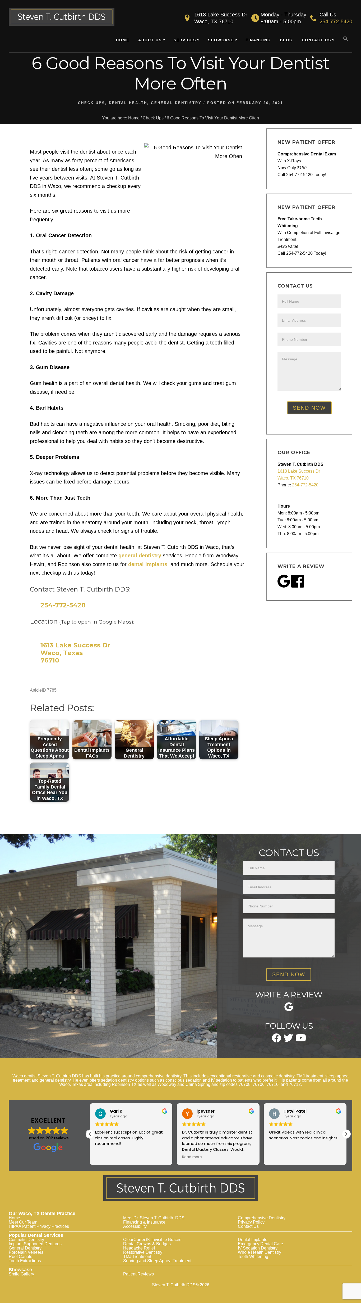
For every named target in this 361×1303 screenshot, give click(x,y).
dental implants (147, 564)
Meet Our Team (23, 1222)
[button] (345, 39)
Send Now (309, 408)
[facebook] (276, 1041)
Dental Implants (252, 1239)
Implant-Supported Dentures (35, 1244)
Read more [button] (105, 1157)
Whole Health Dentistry (259, 1252)
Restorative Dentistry (142, 1252)
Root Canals (20, 1256)
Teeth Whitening (253, 1256)
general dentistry (139, 555)
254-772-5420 (336, 21)
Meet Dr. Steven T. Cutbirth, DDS (153, 1218)
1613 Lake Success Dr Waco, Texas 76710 (75, 652)
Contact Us (248, 1226)
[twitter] (288, 1040)
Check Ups (91, 103)
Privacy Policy (251, 1222)
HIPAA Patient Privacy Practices (39, 1226)
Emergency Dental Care (260, 1244)
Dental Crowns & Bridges (147, 1244)
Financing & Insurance (144, 1222)
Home (14, 1218)
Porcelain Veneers (26, 1252)
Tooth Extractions (25, 1261)
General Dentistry (176, 103)
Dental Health (128, 103)
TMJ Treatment (137, 1256)
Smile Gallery (21, 1274)
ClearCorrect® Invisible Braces (152, 1239)
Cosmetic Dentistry (26, 1239)
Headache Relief (139, 1248)
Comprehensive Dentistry (261, 1218)
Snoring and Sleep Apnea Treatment (157, 1261)
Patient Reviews (138, 1274)
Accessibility (135, 1226)
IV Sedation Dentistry (257, 1248)
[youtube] (301, 1039)
